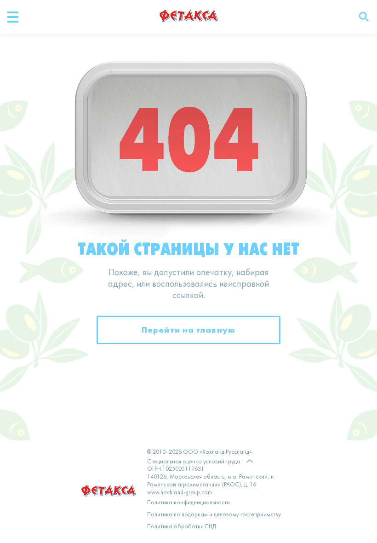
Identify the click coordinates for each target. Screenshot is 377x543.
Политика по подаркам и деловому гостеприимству (214, 515)
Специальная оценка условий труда (193, 462)
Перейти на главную (189, 329)
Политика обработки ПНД (181, 527)
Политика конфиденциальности (188, 503)
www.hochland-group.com (179, 493)
